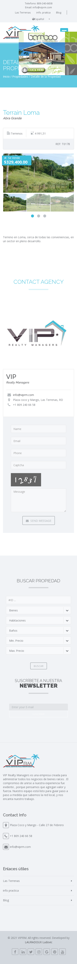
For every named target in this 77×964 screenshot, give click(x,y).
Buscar (38, 666)
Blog (58, 12)
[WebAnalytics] (38, 957)
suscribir (38, 714)
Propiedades (20, 76)
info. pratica (43, 12)
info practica (11, 890)
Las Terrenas (23, 12)
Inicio (6, 76)
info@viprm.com (42, 7)
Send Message (40, 521)
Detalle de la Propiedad (46, 76)
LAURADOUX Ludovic (38, 942)
